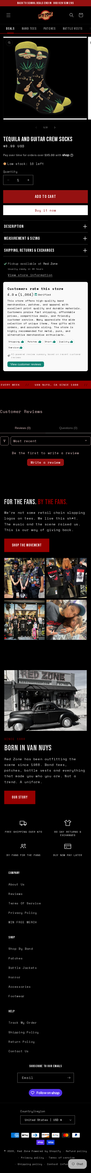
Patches (50, 29)
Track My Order (22, 1022)
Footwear (16, 996)
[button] (8, 15)
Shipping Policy (23, 1032)
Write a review (45, 462)
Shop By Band (20, 948)
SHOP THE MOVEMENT (27, 545)
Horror (14, 977)
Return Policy (21, 1041)
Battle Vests (73, 29)
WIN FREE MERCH (22, 922)
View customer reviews (25, 364)
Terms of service (62, 1157)
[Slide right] (54, 127)
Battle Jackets (22, 967)
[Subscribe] (69, 1078)
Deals (10, 29)
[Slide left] (36, 127)
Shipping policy (30, 1164)
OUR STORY (20, 797)
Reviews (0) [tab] (23, 428)
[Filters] (4, 441)
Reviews (15, 894)
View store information (30, 275)
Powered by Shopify (46, 1151)
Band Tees (29, 29)
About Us (16, 884)
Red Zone (23, 1151)
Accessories (19, 986)
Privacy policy (32, 1157)
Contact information (62, 1164)
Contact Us (18, 1051)
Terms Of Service (24, 903)
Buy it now (45, 210)
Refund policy (76, 1151)
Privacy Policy (22, 912)
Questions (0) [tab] (68, 428)
